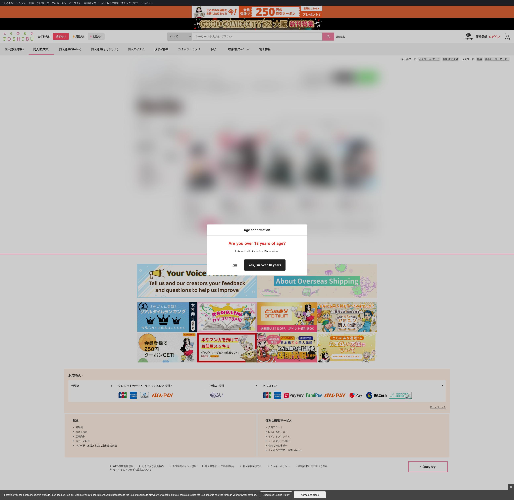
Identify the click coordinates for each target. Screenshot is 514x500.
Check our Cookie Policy (276, 494)
